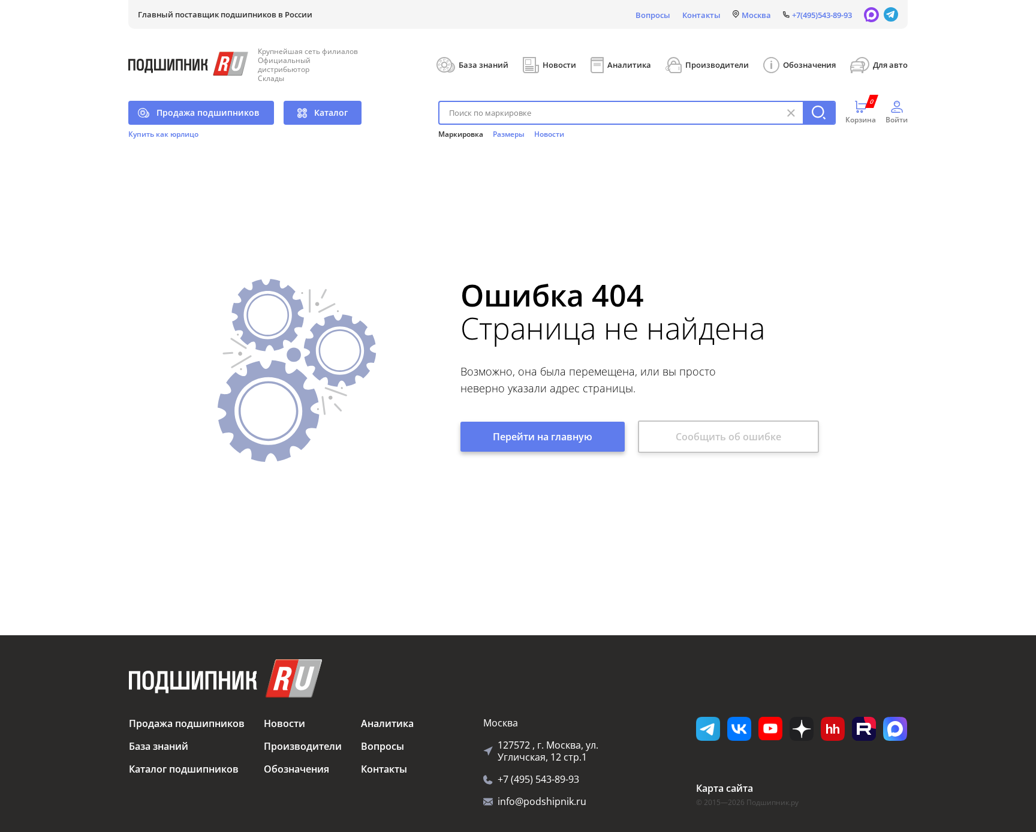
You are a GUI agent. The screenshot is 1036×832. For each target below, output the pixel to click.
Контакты (701, 15)
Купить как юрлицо (163, 134)
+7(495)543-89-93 (822, 15)
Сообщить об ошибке (728, 436)
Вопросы (653, 15)
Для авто (890, 64)
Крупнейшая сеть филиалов (308, 51)
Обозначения (809, 64)
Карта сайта (724, 788)
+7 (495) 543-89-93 (538, 779)
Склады (271, 78)
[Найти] (819, 113)
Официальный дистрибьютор (284, 64)
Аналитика (629, 64)
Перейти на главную (542, 436)
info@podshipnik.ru (542, 801)
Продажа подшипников (207, 112)
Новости (559, 64)
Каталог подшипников (184, 769)
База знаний (483, 64)
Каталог (331, 112)
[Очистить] (791, 113)
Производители (717, 64)
